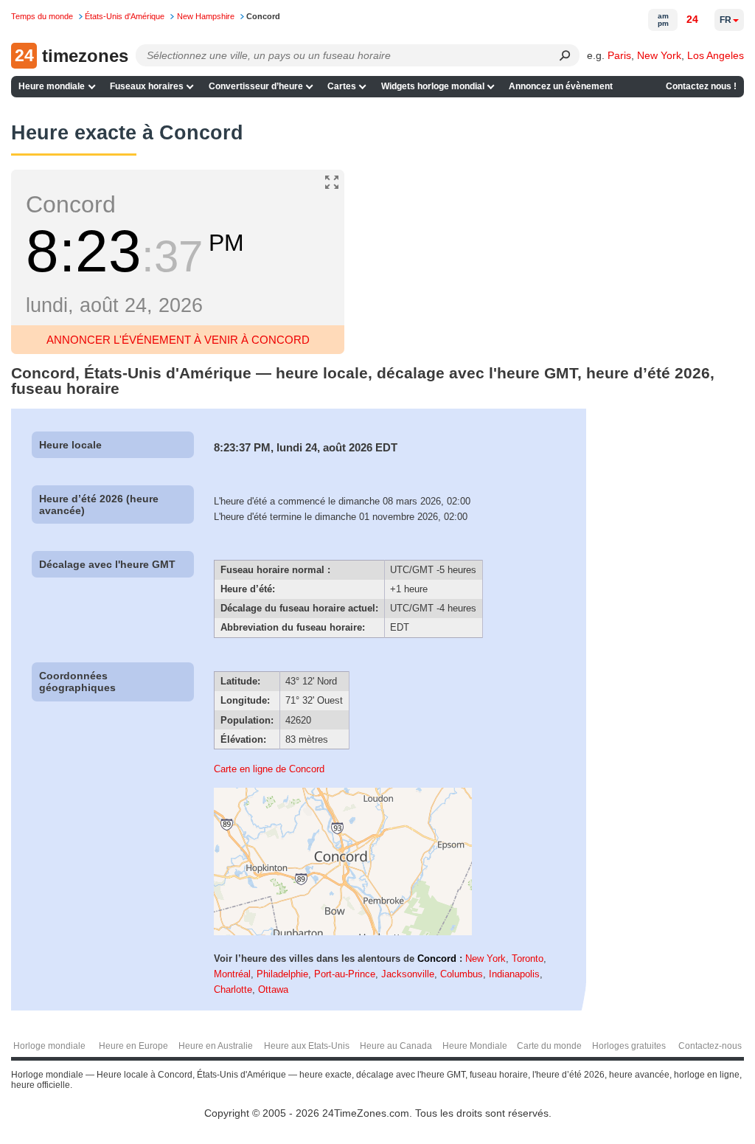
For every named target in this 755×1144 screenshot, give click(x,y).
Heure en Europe (133, 1046)
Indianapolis (514, 974)
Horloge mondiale (49, 1046)
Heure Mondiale (474, 1046)
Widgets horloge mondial (432, 86)
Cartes (341, 86)
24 (692, 19)
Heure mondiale (51, 86)
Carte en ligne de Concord (269, 768)
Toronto (527, 958)
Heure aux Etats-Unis (306, 1046)
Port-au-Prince (344, 974)
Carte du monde (549, 1046)
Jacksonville (407, 974)
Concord (436, 958)
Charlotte (233, 989)
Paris (619, 55)
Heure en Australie (215, 1046)
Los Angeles (715, 55)
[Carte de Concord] (343, 931)
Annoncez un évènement (561, 86)
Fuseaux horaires (147, 86)
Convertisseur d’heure (256, 86)
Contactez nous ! (701, 86)
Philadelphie (282, 974)
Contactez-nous (710, 1046)
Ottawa (273, 989)
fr (725, 20)
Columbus (461, 974)
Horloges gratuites (629, 1046)
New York (659, 55)
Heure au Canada (396, 1046)
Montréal (232, 974)
